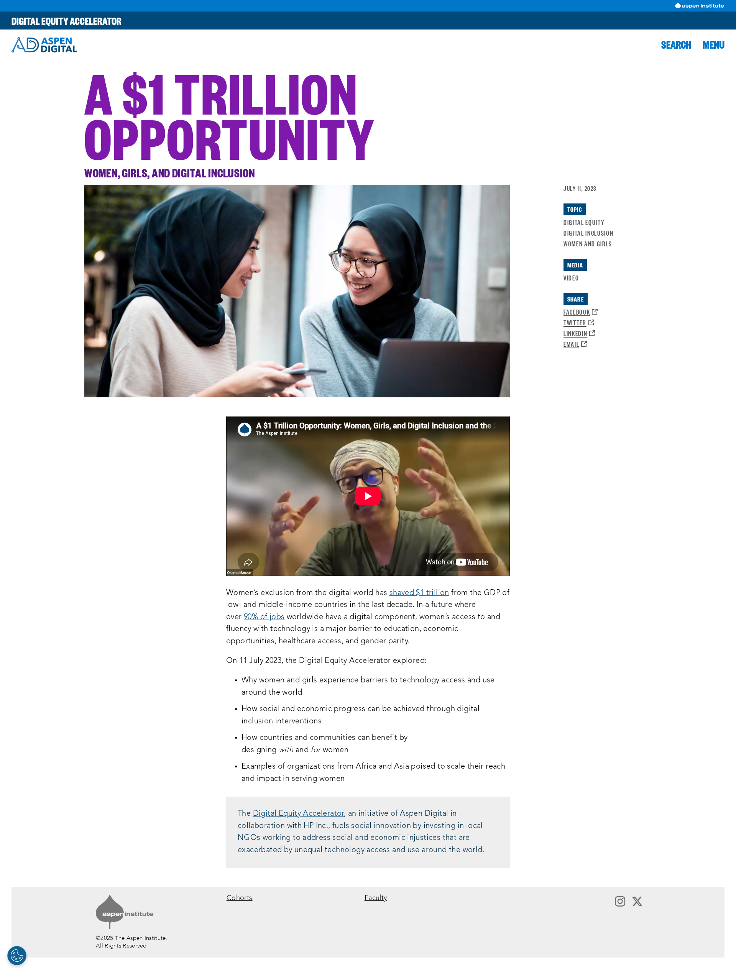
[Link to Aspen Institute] (124, 912)
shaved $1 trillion (419, 593)
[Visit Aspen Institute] (699, 6)
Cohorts (240, 898)
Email (575, 344)
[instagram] (620, 902)
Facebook (581, 312)
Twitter (579, 322)
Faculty (376, 898)
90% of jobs (264, 617)
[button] (676, 44)
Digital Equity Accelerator (67, 20)
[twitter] (637, 902)
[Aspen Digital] (44, 44)
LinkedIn (579, 333)
